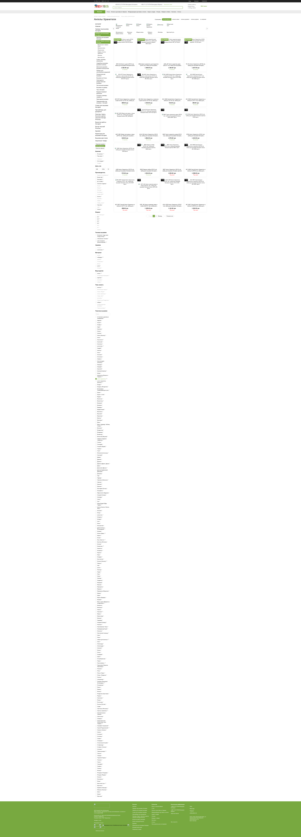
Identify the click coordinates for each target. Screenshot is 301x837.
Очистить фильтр (100, 148)
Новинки (97, 26)
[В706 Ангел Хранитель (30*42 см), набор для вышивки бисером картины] (196, 120)
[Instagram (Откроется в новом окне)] (173, 1)
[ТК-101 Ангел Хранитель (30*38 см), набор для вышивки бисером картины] (196, 50)
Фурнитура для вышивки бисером (140, 825)
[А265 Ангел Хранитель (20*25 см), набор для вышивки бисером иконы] (125, 156)
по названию (203, 19)
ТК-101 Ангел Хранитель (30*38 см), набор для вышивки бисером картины (195, 65)
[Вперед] (206, 28)
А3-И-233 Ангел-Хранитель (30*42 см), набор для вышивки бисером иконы (148, 136)
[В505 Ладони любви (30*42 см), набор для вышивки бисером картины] (149, 156)
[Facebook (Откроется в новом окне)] (177, 1)
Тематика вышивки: (100, 144)
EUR (105, 1)
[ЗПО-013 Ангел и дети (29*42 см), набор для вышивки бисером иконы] (125, 50)
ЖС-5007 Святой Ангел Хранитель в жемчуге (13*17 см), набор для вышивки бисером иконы (125, 206)
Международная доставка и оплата (137, 11)
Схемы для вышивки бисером (139, 812)
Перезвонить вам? (168, 4)
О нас (108, 11)
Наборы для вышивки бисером (139, 810)
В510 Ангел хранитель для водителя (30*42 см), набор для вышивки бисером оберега (148, 65)
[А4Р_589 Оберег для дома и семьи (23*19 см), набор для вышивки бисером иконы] (125, 120)
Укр (95, 1)
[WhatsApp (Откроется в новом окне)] (182, 1)
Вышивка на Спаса (101, 78)
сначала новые (175, 19)
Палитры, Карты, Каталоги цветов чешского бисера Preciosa (140, 817)
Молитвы (100, 55)
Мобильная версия (99, 830)
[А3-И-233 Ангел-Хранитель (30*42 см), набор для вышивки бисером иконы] (149, 120)
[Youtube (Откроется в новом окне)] (179, 1)
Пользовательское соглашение (159, 824)
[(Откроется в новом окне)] (129, 825)
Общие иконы (101, 50)
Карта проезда (193, 820)
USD (108, 1)
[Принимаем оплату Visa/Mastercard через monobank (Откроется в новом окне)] (115, 825)
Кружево (97, 131)
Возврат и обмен (166, 11)
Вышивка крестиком (101, 138)
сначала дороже (195, 19)
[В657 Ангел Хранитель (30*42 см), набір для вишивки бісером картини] (172, 156)
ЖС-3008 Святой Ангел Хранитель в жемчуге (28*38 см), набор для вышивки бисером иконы (195, 171)
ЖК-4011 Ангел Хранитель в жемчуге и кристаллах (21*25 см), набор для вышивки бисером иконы (148, 100)
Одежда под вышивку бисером (139, 808)
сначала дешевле (185, 19)
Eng (99, 1)
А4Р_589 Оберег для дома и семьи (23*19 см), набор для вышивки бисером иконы (125, 136)
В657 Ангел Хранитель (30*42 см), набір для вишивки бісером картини (172, 170)
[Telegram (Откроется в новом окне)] (180, 1)
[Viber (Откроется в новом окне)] (184, 1)
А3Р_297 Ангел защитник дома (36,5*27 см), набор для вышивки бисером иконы (172, 65)
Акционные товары (101, 141)
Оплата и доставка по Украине (119, 11)
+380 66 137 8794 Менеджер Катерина (126, 4)
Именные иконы (101, 48)
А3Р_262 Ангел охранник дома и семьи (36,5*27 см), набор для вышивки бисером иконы (148, 206)
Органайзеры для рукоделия (139, 814)
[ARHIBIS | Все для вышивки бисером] (102, 805)
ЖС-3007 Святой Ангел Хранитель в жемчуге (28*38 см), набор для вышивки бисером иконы (195, 206)
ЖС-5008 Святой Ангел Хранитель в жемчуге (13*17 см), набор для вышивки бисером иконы (195, 100)
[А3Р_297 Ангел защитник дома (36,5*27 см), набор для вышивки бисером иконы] (172, 50)
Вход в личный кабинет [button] (157, 806)
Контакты (174, 11)
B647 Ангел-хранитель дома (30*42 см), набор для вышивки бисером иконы (172, 136)
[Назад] (113, 28)
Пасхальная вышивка (102, 85)
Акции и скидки (151, 11)
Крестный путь (101, 57)
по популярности (167, 19)
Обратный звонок (175, 813)
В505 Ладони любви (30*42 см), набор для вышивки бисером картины (148, 171)
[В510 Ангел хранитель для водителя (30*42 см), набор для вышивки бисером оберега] (149, 50)
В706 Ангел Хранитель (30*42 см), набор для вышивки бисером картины (195, 136)
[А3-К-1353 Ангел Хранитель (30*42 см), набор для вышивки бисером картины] (172, 191)
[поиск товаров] (181, 7)
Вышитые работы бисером (138, 819)
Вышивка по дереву (101, 87)
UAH (103, 1)
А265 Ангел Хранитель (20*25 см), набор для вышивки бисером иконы (125, 170)
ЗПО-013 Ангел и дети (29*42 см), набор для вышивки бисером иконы (125, 64)
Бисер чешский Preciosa (138, 821)
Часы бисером (100, 89)
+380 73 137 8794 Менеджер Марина (151, 4)
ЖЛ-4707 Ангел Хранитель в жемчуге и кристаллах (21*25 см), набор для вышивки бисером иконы (125, 100)
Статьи (179, 11)
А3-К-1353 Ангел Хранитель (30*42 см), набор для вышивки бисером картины (172, 206)
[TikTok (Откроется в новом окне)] (175, 1)
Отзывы (158, 11)
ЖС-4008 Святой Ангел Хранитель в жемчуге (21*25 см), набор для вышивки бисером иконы (172, 100)
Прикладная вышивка (102, 99)
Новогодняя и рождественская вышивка (100, 81)
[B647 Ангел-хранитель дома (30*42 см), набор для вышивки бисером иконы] (172, 120)
